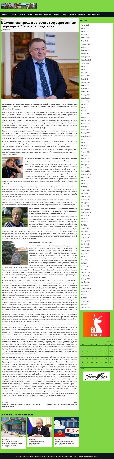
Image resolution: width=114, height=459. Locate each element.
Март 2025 (84, 79)
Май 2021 (84, 225)
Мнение (3, 19)
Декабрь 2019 (85, 279)
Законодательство (94, 14)
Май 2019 (84, 298)
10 (82, 355)
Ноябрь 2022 (85, 168)
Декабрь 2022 (85, 165)
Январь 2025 (85, 85)
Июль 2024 (84, 104)
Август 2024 (85, 101)
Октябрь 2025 (85, 57)
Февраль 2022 (85, 196)
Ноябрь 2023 (85, 130)
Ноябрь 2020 (85, 244)
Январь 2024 (85, 123)
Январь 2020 (85, 276)
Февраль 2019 (85, 307)
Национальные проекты (76, 14)
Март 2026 (84, 41)
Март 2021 (84, 231)
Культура (38, 14)
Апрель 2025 (85, 76)
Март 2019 (84, 304)
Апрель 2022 (85, 190)
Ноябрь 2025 (85, 54)
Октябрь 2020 (85, 247)
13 (96, 355)
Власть (30, 14)
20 (96, 358)
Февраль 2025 (85, 82)
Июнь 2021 (84, 222)
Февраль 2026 (85, 44)
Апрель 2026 (85, 38)
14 (101, 355)
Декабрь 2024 (85, 88)
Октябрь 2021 (85, 209)
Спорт (64, 14)
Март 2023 (84, 155)
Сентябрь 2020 (86, 250)
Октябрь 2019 (85, 285)
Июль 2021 (84, 219)
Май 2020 (84, 263)
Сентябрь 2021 (86, 212)
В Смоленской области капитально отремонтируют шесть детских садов (12, 443)
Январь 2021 (85, 238)
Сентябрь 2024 (86, 98)
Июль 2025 (84, 66)
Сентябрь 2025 (86, 60)
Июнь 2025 (84, 69)
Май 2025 (84, 73)
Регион (13, 14)
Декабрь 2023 (85, 127)
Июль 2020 (84, 257)
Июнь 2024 (84, 108)
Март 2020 (84, 269)
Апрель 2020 (85, 266)
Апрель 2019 (85, 301)
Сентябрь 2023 (86, 136)
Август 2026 (85, 25)
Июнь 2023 (84, 146)
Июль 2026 (84, 28)
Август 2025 (85, 63)
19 (92, 358)
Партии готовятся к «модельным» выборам (62, 403)
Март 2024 (84, 117)
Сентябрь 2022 (86, 174)
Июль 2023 (84, 142)
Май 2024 (84, 111)
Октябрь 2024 (85, 95)
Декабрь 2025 (85, 50)
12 (92, 355)
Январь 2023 (85, 162)
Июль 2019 (84, 295)
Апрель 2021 (85, 228)
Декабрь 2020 (85, 241)
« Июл (82, 369)
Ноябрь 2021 (85, 206)
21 (101, 358)
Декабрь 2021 (85, 203)
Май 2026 (84, 35)
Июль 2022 (84, 181)
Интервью (47, 14)
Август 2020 (85, 253)
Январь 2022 (85, 200)
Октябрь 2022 (85, 171)
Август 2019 (85, 292)
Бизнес (56, 14)
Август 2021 (85, 215)
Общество (4, 14)
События (22, 14)
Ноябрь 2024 (85, 92)
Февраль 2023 (85, 158)
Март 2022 (84, 193)
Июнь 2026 (84, 31)
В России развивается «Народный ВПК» (36, 442)
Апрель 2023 (85, 152)
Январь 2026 (85, 47)
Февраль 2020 (85, 273)
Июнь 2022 (84, 184)
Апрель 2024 (85, 114)
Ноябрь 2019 (85, 282)
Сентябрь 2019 (86, 288)
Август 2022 (85, 177)
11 (87, 355)
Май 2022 (84, 187)
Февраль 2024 (85, 120)
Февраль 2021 (85, 234)
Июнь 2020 (84, 260)
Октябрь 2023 (85, 133)
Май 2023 (84, 149)
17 (82, 358)
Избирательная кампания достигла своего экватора (64, 442)
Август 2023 (85, 139)
